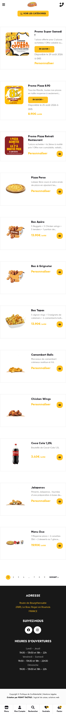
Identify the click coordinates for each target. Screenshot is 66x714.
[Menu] (3, 4)
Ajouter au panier (60, 457)
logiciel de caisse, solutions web (33, 697)
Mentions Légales (49, 694)
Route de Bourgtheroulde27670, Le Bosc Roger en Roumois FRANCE (33, 607)
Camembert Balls (42, 354)
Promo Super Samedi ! (48, 33)
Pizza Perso (38, 177)
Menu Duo (38, 532)
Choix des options (60, 191)
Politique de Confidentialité (30, 694)
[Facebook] (28, 630)
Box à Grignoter (41, 266)
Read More (60, 154)
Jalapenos (38, 487)
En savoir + (44, 49)
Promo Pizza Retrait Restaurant (41, 138)
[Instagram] (37, 630)
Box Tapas (37, 310)
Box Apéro (38, 222)
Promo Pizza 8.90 (39, 85)
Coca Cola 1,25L (41, 443)
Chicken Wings (41, 399)
